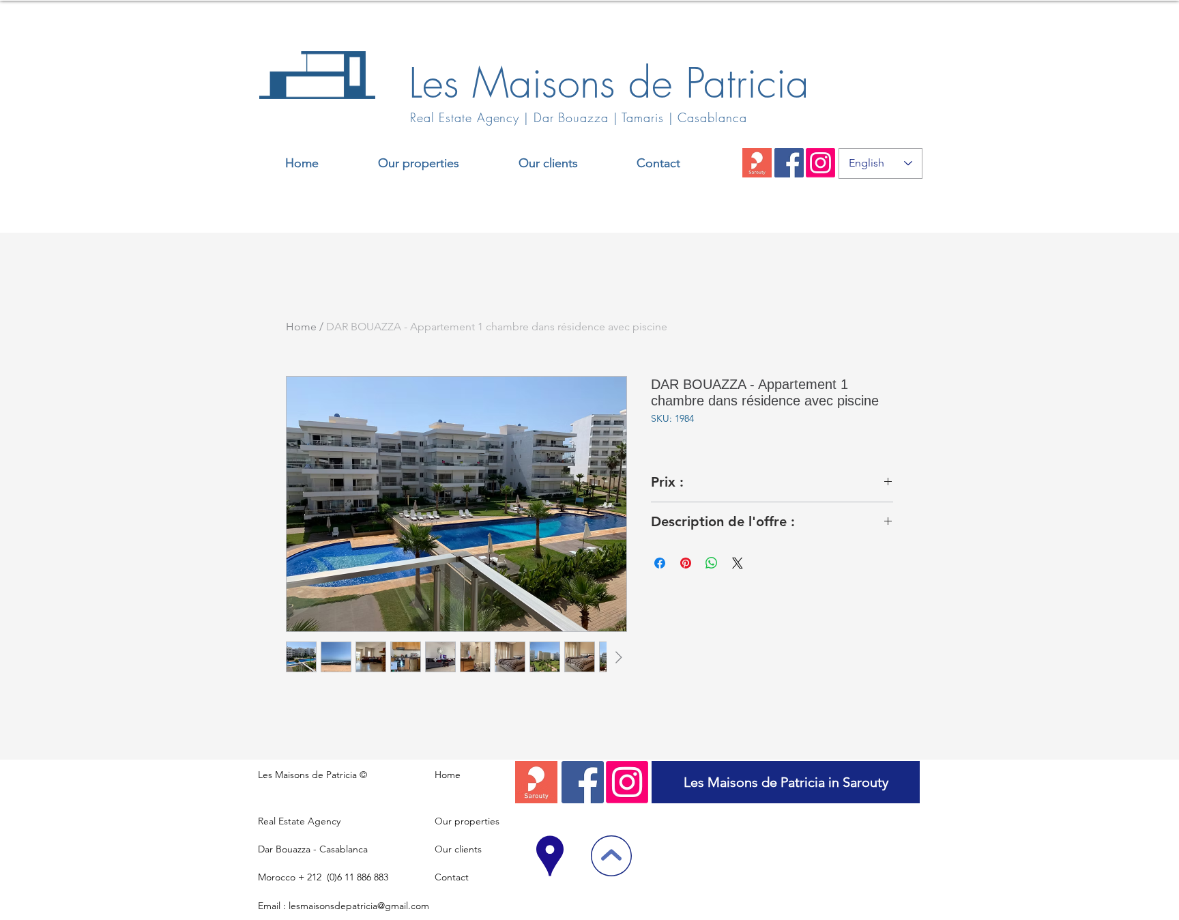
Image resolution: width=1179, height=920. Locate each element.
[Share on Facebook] (660, 563)
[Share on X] (737, 563)
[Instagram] (820, 162)
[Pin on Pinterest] (686, 563)
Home (301, 326)
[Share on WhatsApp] (711, 563)
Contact (452, 877)
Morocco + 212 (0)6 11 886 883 (323, 877)
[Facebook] (789, 162)
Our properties (467, 821)
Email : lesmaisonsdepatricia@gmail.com (343, 906)
